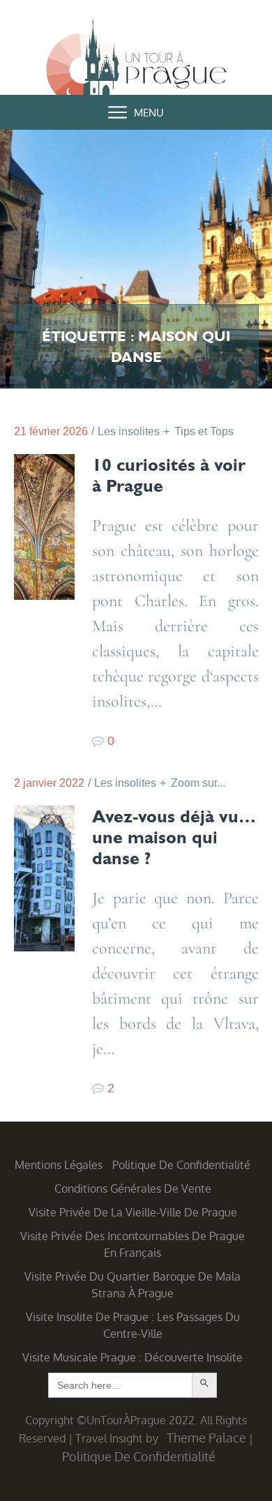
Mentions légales (59, 1165)
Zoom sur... (198, 783)
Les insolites (129, 431)
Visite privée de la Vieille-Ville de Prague (133, 1212)
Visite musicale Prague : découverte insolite (132, 1357)
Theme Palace (206, 1437)
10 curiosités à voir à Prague (168, 475)
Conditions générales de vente (132, 1188)
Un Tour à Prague (136, 64)
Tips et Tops (204, 431)
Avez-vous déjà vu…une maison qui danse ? (174, 837)
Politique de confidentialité (181, 1165)
